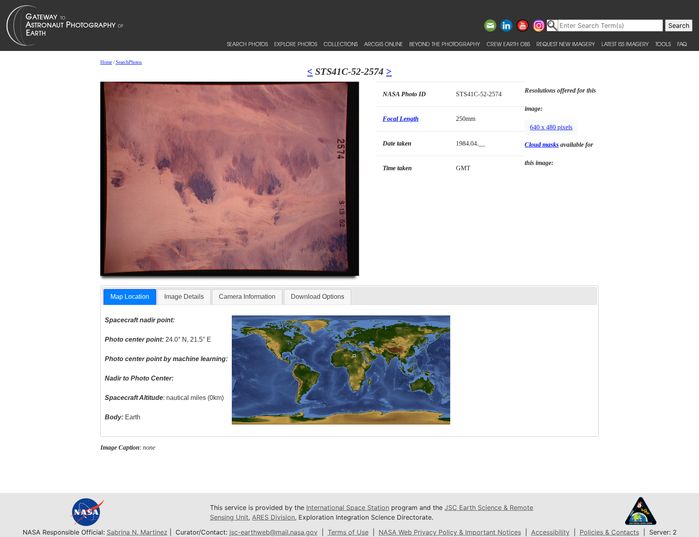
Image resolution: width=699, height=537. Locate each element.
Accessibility (550, 532)
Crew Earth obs (508, 44)
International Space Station (347, 507)
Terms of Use (348, 532)
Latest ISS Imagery (625, 44)
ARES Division (273, 517)
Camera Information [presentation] (247, 296)
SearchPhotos (129, 62)
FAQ (682, 44)
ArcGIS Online (383, 44)
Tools (663, 44)
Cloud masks (542, 144)
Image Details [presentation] (184, 296)
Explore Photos (295, 44)
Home (106, 62)
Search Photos (247, 44)
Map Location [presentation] (129, 296)
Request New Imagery (565, 44)
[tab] (130, 297)
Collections (341, 44)
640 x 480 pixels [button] (551, 127)
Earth (122, 417)
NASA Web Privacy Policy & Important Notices (450, 532)
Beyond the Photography (444, 44)
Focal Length (401, 118)
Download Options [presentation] (317, 296)
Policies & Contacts (609, 532)
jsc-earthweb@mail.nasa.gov (273, 532)
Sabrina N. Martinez (137, 532)
